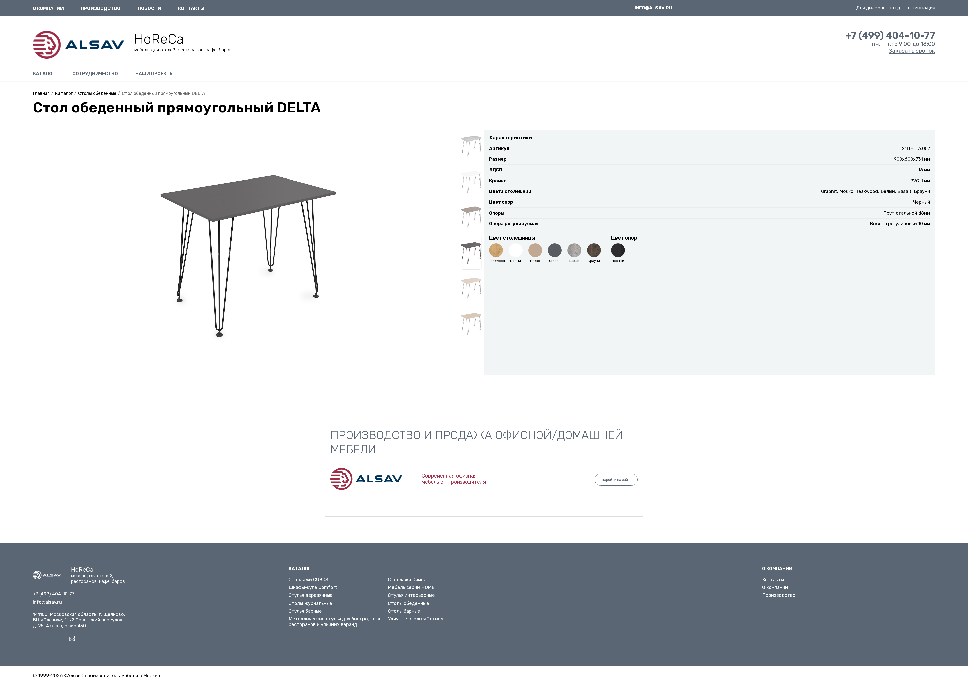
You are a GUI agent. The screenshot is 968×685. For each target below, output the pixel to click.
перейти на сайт (616, 480)
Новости (149, 8)
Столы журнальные (310, 603)
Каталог (44, 73)
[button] (38, 256)
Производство (100, 8)
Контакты (191, 8)
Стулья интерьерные (411, 595)
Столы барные (404, 611)
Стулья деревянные (311, 595)
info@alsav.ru (653, 8)
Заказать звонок (912, 50)
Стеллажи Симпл (407, 579)
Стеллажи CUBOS (308, 579)
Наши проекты (154, 73)
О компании (48, 8)
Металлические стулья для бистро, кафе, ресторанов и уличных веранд (336, 621)
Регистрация (921, 8)
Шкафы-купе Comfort (313, 587)
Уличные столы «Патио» (415, 619)
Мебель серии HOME (411, 587)
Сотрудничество (95, 73)
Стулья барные (305, 611)
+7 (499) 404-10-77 (890, 35)
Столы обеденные (408, 603)
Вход (895, 8)
